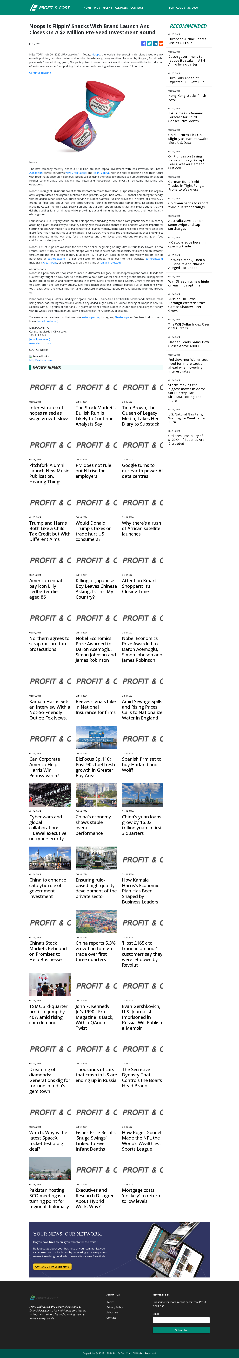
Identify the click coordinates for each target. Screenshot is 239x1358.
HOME (87, 7)
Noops (96, 54)
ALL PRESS (121, 7)
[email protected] (110, 262)
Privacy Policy (114, 1307)
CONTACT (137, 7)
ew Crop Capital (77, 173)
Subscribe (181, 1330)
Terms (110, 1302)
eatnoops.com (56, 258)
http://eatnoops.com (41, 360)
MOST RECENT (103, 7)
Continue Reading (40, 73)
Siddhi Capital (101, 173)
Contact (111, 1317)
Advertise (112, 1312)
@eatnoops (50, 262)
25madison (36, 173)
